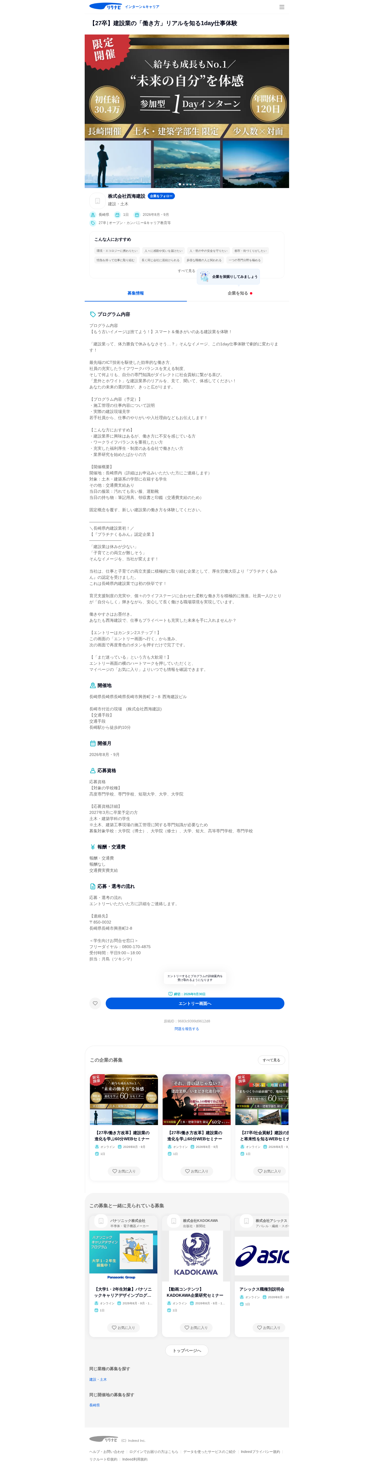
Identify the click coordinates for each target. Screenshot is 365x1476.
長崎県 (94, 1405)
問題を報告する (187, 1029)
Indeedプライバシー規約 (260, 1452)
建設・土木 (98, 1379)
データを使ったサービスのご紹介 (209, 1452)
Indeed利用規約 (134, 1459)
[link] (101, 1221)
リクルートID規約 (103, 1459)
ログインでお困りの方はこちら (153, 1452)
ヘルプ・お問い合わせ (106, 1452)
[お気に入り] (95, 1003)
